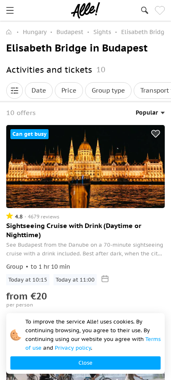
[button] (14, 90)
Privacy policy (73, 347)
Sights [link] (102, 32)
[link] (10, 10)
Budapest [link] (69, 32)
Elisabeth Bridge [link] (144, 32)
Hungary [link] (34, 32)
